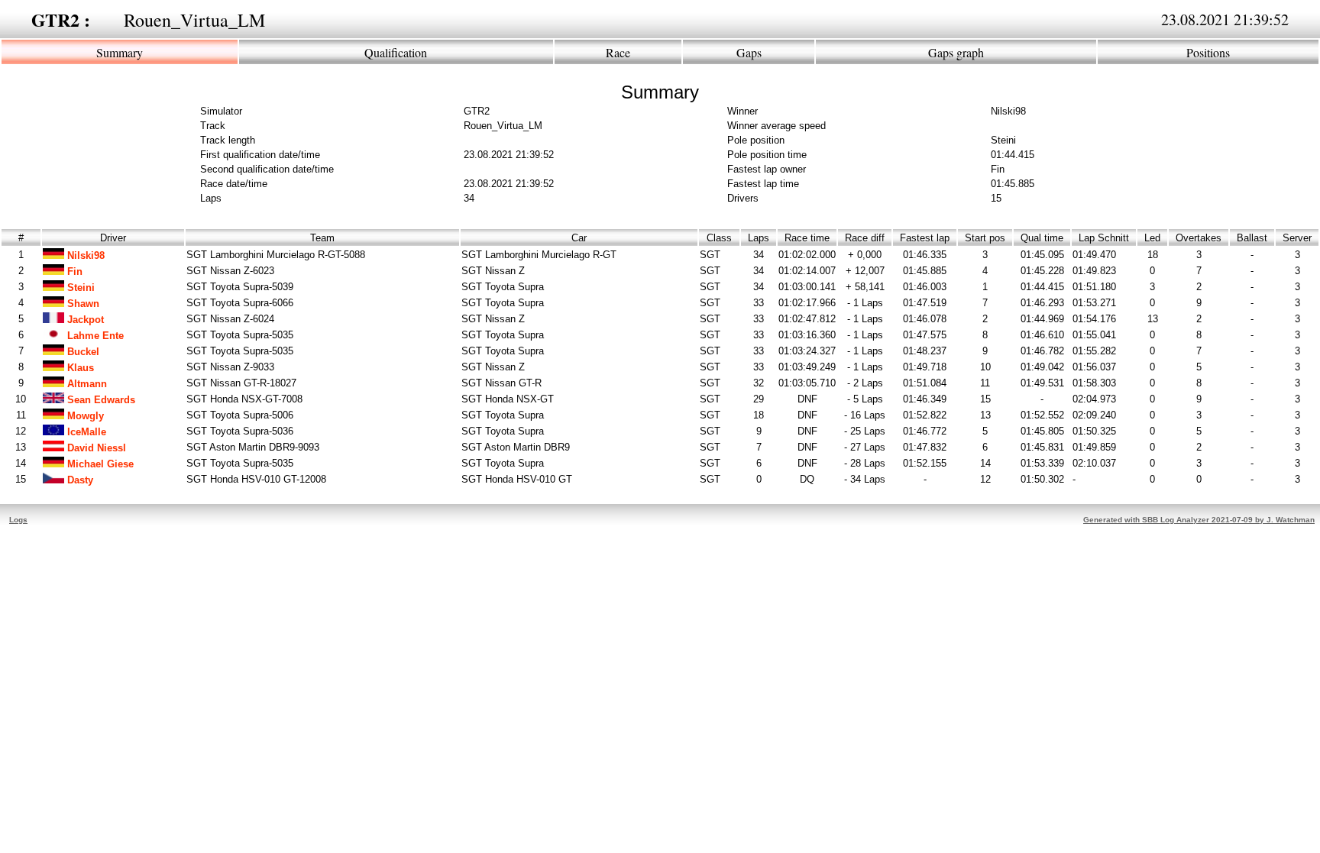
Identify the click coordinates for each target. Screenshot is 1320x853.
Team (322, 238)
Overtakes (1199, 238)
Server (1297, 238)
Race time (807, 238)
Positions (1208, 52)
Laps (758, 238)
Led (1152, 238)
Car (579, 238)
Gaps (749, 52)
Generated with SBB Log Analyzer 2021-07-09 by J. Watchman (1199, 519)
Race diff (865, 238)
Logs (18, 519)
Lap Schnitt (1103, 238)
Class (719, 238)
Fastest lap (925, 238)
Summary (119, 52)
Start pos (985, 238)
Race (618, 52)
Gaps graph (956, 52)
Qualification (395, 52)
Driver (113, 238)
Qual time (1041, 238)
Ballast (1252, 238)
